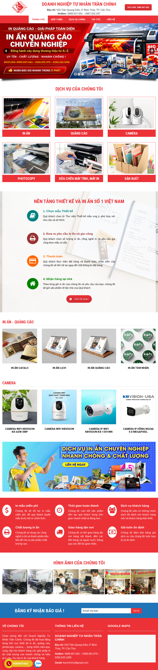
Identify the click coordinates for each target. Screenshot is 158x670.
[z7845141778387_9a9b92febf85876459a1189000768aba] (40, 581)
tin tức (96, 19)
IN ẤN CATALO (19, 367)
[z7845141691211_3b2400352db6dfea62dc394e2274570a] (117, 581)
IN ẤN (26, 133)
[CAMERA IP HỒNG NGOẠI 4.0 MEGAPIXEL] (138, 407)
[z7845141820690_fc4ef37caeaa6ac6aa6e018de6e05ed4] (66, 581)
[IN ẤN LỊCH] (59, 346)
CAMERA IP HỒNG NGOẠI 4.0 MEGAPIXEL (138, 430)
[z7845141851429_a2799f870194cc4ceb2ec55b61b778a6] (91, 581)
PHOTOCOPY (26, 179)
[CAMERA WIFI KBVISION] (59, 407)
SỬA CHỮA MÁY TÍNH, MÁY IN (79, 179)
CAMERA (132, 133)
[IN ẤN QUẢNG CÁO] (98, 346)
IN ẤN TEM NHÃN (138, 367)
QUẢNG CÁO (79, 133)
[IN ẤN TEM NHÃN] (138, 346)
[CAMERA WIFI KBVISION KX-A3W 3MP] (19, 407)
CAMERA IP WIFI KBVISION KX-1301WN (98, 430)
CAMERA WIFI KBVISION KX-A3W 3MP (20, 430)
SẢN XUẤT (132, 179)
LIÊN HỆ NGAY (81, 299)
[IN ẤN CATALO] (19, 346)
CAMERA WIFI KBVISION (59, 428)
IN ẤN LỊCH (59, 367)
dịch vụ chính (77, 19)
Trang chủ (38, 19)
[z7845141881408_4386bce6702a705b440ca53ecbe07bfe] (143, 581)
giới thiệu (57, 19)
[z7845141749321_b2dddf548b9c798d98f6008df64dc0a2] (14, 581)
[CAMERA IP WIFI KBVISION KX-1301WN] (98, 407)
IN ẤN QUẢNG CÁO (99, 367)
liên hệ (111, 19)
